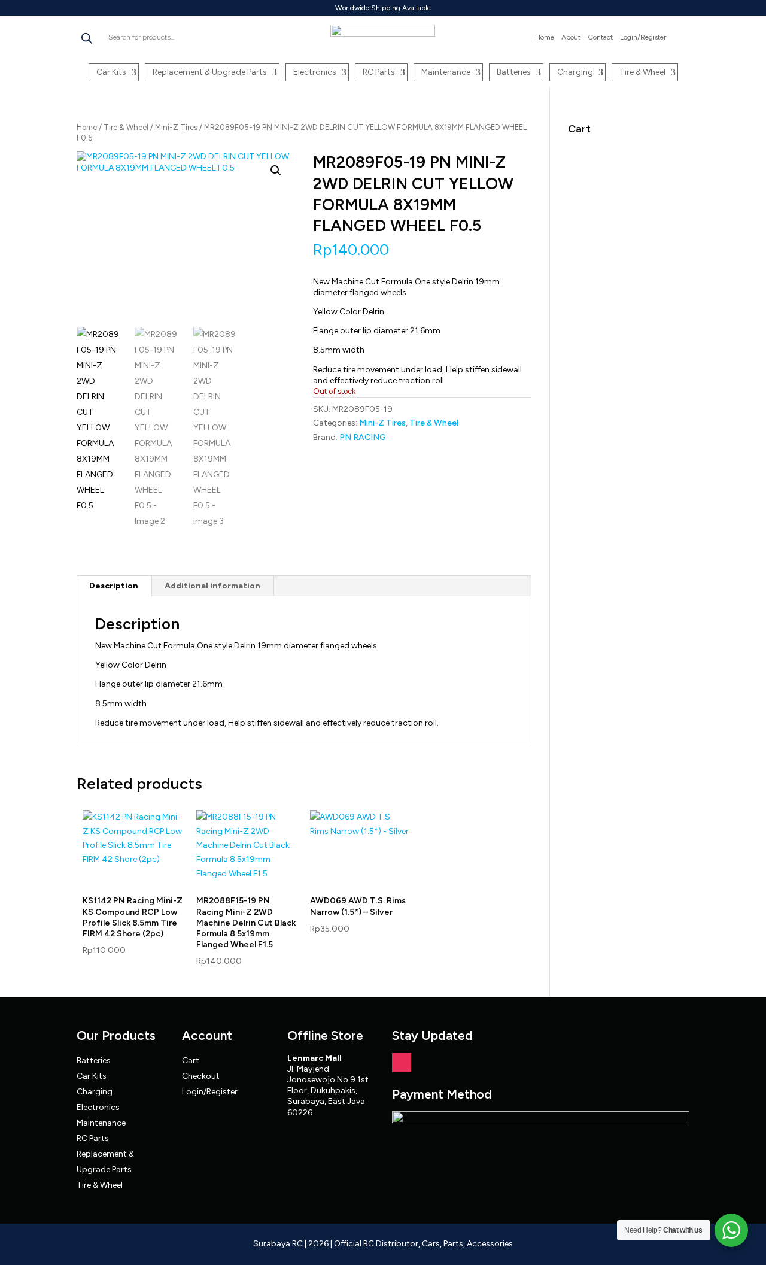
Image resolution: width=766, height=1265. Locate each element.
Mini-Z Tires (176, 127)
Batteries (514, 72)
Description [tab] (113, 586)
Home (544, 37)
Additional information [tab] (212, 586)
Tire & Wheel (642, 72)
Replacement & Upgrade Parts (210, 72)
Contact (600, 37)
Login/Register (643, 37)
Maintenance (445, 72)
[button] (276, 170)
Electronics (314, 72)
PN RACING (362, 437)
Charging (575, 72)
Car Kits (111, 72)
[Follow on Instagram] (401, 1062)
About (570, 37)
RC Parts (379, 72)
